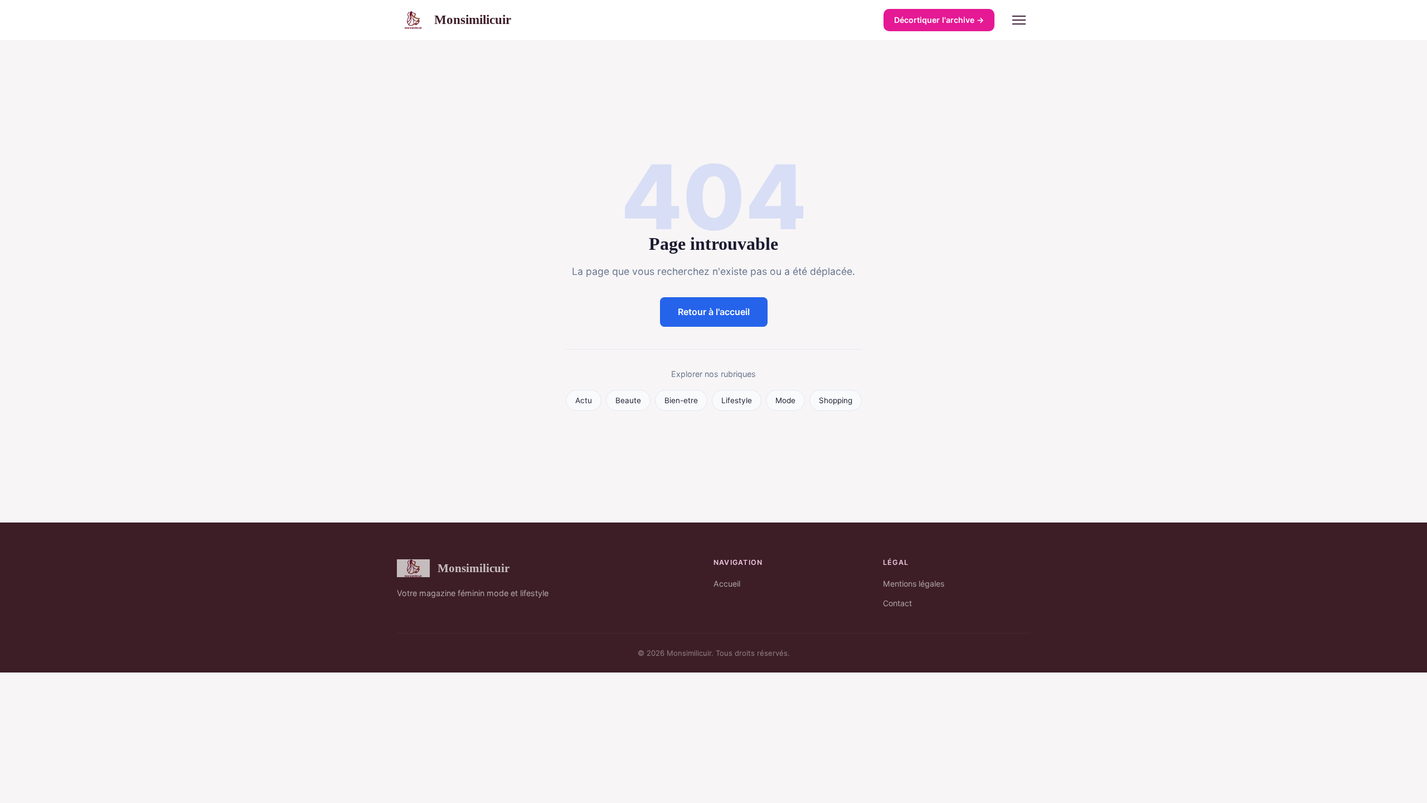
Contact (897, 603)
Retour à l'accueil (714, 311)
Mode (785, 400)
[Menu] (1019, 20)
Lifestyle (736, 400)
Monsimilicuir (472, 19)
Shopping (835, 400)
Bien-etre (681, 400)
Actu (583, 400)
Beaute (628, 400)
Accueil (727, 583)
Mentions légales (913, 583)
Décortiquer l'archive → (939, 20)
